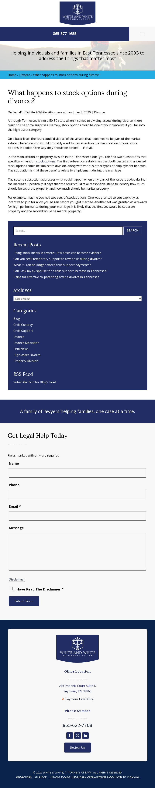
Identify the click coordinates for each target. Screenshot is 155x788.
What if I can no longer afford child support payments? (52, 265)
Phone (14, 485)
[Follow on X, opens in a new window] (77, 735)
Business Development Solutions (97, 776)
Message (16, 528)
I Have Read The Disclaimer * (39, 589)
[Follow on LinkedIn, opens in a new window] (85, 735)
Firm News (20, 349)
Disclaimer (17, 579)
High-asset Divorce (26, 355)
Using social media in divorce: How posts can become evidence (57, 253)
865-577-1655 (64, 33)
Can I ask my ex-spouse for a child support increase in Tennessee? (60, 271)
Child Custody (23, 325)
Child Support (23, 331)
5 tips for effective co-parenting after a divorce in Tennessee (56, 277)
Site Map (41, 776)
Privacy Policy (60, 776)
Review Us (77, 747)
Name (14, 463)
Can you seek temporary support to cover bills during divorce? (57, 259)
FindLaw (133, 776)
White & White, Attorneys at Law (49, 112)
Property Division (25, 361)
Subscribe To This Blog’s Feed (34, 382)
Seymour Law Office (80, 699)
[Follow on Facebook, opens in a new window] (69, 735)
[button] (142, 34)
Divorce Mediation (26, 343)
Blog (16, 319)
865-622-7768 (77, 725)
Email (15, 506)
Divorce (99, 112)
